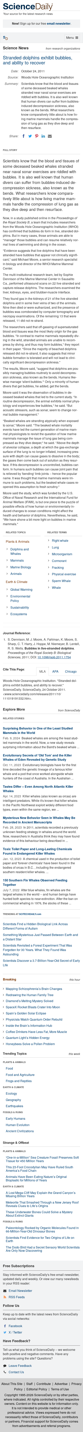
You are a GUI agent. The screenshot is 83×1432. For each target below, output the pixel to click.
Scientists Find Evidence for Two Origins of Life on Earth (40, 1239)
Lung (55, 547)
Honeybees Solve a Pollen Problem (30, 1044)
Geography (13, 1100)
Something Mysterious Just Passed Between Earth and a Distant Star (40, 936)
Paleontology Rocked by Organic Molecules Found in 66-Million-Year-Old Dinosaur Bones (42, 1229)
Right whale (60, 540)
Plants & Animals (17, 541)
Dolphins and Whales (19, 551)
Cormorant (59, 560)
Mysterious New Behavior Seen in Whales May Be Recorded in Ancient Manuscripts (39, 819)
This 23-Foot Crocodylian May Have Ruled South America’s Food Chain (39, 1169)
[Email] (49, 136)
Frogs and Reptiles (19, 1081)
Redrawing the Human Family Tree (29, 995)
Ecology (11, 1093)
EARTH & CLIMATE (13, 1087)
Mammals (17, 560)
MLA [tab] (42, 671)
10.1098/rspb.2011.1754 (54, 657)
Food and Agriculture (20, 1074)
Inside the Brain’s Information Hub (29, 1025)
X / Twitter (15, 1332)
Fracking (58, 567)
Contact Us (16, 1372)
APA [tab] (55, 671)
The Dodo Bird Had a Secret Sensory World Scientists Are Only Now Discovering (43, 1249)
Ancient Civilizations (20, 1131)
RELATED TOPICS (16, 532)
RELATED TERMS (57, 532)
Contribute (43, 1383)
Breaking (9, 979)
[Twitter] (30, 136)
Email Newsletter (20, 1290)
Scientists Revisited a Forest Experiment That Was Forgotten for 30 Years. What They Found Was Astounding (37, 949)
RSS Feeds (17, 1297)
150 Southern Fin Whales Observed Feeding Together (35, 882)
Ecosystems (18, 614)
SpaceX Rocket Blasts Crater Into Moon (33, 1007)
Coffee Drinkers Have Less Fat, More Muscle (36, 1031)
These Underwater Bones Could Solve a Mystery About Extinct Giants (39, 1214)
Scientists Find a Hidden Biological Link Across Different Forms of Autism (35, 926)
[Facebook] (23, 136)
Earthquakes (14, 1106)
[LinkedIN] (43, 136)
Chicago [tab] (71, 671)
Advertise (61, 1383)
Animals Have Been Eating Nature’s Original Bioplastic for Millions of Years (36, 1178)
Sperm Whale (61, 581)
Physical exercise (64, 574)
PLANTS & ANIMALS (14, 1062)
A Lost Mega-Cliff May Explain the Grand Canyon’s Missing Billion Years (40, 1194)
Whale (56, 587)
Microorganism (62, 554)
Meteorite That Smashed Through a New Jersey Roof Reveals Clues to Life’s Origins (42, 1204)
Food (9, 1068)
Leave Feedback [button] (20, 1365)
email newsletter (58, 23)
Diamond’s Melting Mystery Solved (29, 1001)
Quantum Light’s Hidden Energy (28, 1037)
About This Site (11, 1383)
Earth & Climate (16, 582)
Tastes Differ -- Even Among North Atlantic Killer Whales (38, 788)
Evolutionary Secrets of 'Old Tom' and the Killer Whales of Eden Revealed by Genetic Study (37, 757)
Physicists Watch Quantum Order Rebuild (34, 1019)
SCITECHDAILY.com (30, 914)
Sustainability (19, 607)
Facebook (15, 1326)
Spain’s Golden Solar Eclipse (26, 1013)
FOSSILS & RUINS (13, 1112)
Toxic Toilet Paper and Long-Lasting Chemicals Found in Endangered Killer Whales (37, 851)
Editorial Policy (36, 1389)
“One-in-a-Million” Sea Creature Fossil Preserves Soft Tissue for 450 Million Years (42, 1159)
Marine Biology (20, 567)
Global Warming (21, 589)
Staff (29, 1383)
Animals (16, 573)
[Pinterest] (36, 136)
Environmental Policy (20, 598)
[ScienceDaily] (28, 6)
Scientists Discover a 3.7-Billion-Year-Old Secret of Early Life (41, 962)
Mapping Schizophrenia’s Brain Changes (34, 988)
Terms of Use (60, 1389)
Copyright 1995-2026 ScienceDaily (28, 1395)
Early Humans (15, 1118)
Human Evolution (18, 1125)
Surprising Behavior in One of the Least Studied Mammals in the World (38, 730)
